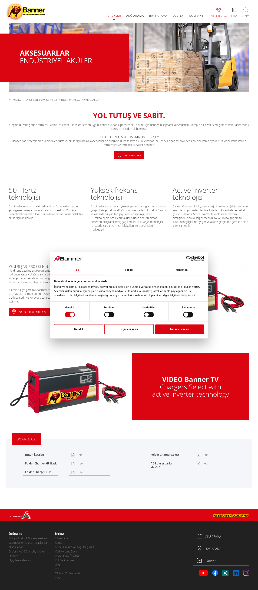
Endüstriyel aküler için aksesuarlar (80, 100)
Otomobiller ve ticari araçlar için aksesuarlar (28, 545)
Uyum (58, 565)
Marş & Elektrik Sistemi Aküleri (28, 538)
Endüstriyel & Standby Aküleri (41, 100)
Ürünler (17, 100)
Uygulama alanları (20, 560)
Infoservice (61, 538)
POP (57, 569)
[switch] (109, 314)
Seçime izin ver (129, 329)
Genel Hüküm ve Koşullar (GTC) (74, 547)
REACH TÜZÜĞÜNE (67, 556)
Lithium (13, 556)
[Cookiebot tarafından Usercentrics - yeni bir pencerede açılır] (188, 258)
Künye (58, 543)
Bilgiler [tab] (129, 269)
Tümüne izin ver (179, 329)
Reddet (78, 329)
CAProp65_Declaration (69, 573)
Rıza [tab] (76, 269)
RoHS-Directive (64, 560)
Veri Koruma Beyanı (67, 551)
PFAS (58, 578)
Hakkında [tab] (181, 269)
